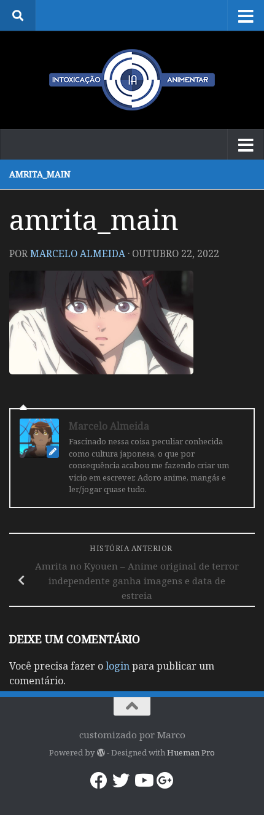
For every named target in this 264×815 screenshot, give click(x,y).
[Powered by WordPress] (100, 753)
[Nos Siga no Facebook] (98, 780)
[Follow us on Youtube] (143, 780)
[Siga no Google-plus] (165, 780)
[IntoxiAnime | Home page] (132, 79)
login (118, 666)
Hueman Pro (191, 752)
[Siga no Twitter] (121, 780)
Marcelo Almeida (77, 253)
